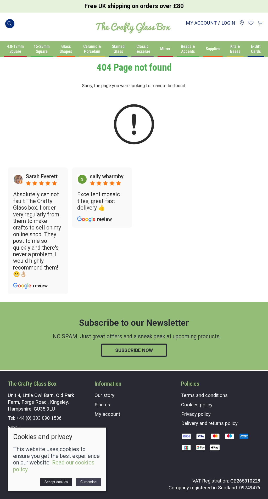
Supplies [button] (213, 48)
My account (107, 414)
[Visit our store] (241, 23)
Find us (102, 404)
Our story (104, 395)
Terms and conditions (204, 395)
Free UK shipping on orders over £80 (134, 6)
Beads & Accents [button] (188, 49)
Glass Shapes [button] (66, 49)
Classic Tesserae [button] (142, 49)
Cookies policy (197, 404)
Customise (88, 482)
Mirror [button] (165, 48)
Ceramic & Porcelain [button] (92, 49)
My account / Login (210, 23)
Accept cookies (56, 482)
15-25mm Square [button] (42, 49)
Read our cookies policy (53, 465)
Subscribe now (134, 350)
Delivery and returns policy (209, 423)
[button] (9, 23)
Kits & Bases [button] (235, 49)
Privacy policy (196, 414)
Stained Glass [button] (118, 49)
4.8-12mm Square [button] (15, 49)
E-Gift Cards (256, 49)
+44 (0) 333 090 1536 (39, 418)
